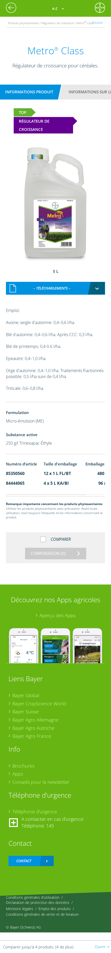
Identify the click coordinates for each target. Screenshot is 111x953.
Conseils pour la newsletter (40, 782)
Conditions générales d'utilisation (32, 897)
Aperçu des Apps (57, 615)
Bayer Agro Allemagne (35, 720)
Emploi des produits (54, 908)
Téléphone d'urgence (34, 811)
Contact (23, 860)
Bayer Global (25, 695)
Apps (17, 774)
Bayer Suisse (25, 711)
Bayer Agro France (31, 736)
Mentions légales (19, 908)
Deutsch (97, 22)
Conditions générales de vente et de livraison (42, 914)
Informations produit (29, 91)
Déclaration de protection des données (37, 902)
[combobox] (55, 288)
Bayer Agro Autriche (33, 728)
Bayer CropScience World (39, 703)
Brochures (23, 766)
